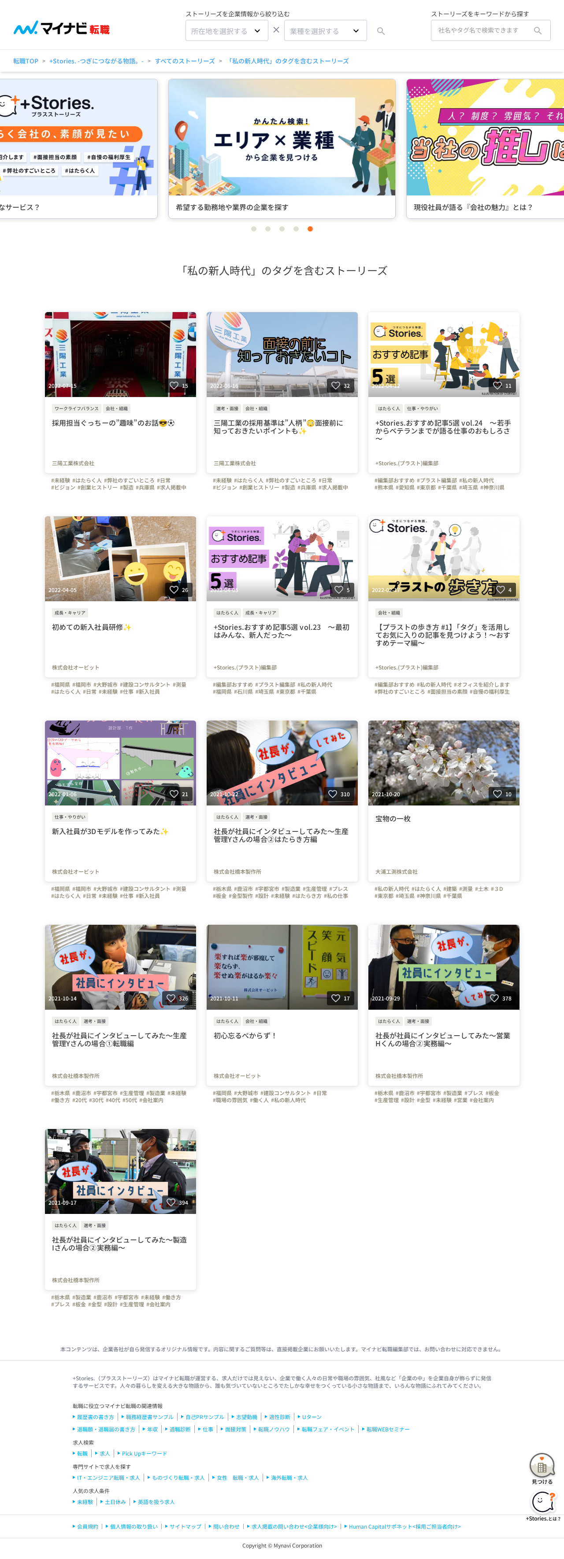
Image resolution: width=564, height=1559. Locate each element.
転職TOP (25, 60)
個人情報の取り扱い (134, 1526)
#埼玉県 (468, 487)
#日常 (164, 480)
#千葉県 (447, 487)
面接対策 (235, 1429)
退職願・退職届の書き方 (106, 1429)
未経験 (85, 1501)
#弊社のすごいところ (129, 480)
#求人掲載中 (171, 487)
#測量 (179, 684)
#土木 (482, 888)
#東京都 (426, 487)
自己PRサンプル (205, 1416)
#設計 (262, 895)
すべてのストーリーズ (185, 60)
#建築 (450, 888)
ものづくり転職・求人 (178, 1477)
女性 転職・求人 (238, 1477)
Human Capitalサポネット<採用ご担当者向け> (405, 1526)
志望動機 (246, 1416)
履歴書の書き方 (95, 1416)
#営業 (461, 1099)
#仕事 (127, 691)
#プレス (338, 888)
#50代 (129, 1099)
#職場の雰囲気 (230, 1099)
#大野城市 (105, 684)
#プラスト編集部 (437, 480)
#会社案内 (151, 1099)
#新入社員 (148, 691)
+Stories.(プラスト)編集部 (406, 463)
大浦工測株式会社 (396, 871)
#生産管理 (315, 888)
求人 (105, 1453)
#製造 (127, 487)
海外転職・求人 (289, 1477)
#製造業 (291, 888)
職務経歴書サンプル (150, 1416)
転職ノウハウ (274, 1429)
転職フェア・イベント (328, 1429)
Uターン (312, 1416)
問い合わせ (226, 1526)
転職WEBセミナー (388, 1429)
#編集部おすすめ (395, 480)
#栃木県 (222, 888)
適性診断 (279, 1416)
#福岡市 (81, 684)
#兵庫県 (145, 487)
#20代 (79, 1099)
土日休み (115, 1501)
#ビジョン (63, 487)
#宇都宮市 (267, 888)
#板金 (219, 895)
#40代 (113, 1099)
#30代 (96, 1099)
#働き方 (60, 1099)
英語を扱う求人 (156, 1501)
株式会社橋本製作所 (237, 871)
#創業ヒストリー (98, 487)
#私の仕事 (336, 895)
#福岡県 (60, 684)
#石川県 (243, 691)
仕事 (208, 1429)
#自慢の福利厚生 (490, 691)
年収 (152, 1429)
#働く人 (259, 1099)
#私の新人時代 (476, 480)
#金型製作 (241, 895)
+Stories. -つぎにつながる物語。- (96, 60)
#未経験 (60, 480)
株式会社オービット (76, 667)
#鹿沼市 (243, 888)
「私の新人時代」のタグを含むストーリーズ (287, 60)
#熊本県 (384, 487)
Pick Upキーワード (144, 1453)
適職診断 (180, 1429)
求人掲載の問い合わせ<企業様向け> (294, 1526)
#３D (497, 888)
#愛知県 (405, 487)
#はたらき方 (307, 895)
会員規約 (87, 1526)
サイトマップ (185, 1526)
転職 (82, 1453)
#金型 (423, 1099)
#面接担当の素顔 (447, 691)
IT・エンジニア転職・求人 (108, 1477)
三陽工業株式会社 (73, 463)
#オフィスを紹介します (482, 684)
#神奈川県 (492, 487)
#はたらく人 (87, 480)
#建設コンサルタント (145, 684)
